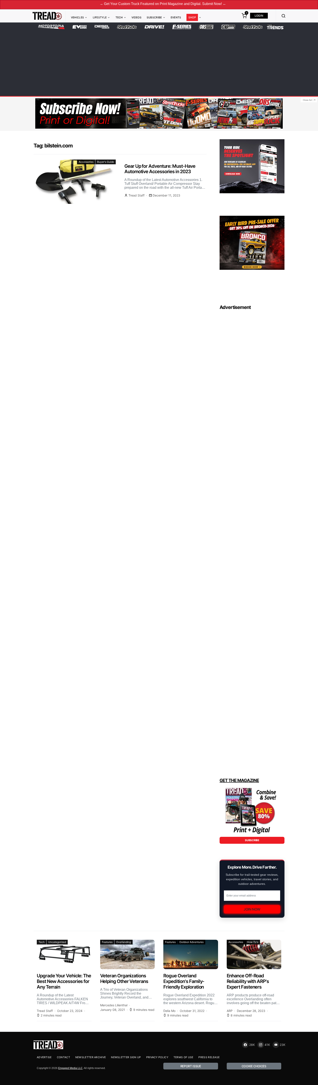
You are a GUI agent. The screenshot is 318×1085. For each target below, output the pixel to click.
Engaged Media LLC (70, 1068)
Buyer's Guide (105, 161)
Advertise (44, 1057)
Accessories (86, 161)
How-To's (252, 942)
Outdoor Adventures (191, 942)
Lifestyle (100, 17)
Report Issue (190, 1066)
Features (107, 942)
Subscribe (154, 17)
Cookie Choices (254, 1066)
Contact (63, 1057)
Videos (136, 17)
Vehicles (77, 17)
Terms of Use (183, 1057)
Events (176, 17)
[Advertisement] (159, 62)
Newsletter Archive (90, 1057)
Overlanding (123, 942)
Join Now (252, 909)
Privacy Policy (157, 1057)
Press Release (209, 1057)
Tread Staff (136, 195)
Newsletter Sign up (126, 1057)
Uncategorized (57, 942)
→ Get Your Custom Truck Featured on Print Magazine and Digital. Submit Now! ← (134, 4)
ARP (230, 1011)
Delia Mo (169, 1011)
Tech (119, 17)
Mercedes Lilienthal (113, 1005)
